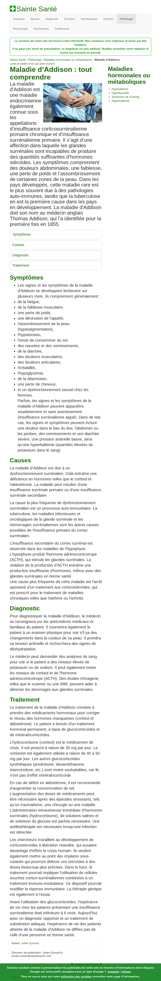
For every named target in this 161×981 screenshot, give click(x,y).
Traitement (20, 265)
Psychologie (20, 28)
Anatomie (19, 18)
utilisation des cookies (76, 976)
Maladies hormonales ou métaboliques (68, 59)
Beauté (35, 18)
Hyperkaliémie (120, 100)
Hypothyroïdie (120, 92)
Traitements (62, 28)
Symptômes (21, 234)
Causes (18, 245)
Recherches (41, 28)
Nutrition (108, 18)
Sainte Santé (36, 9)
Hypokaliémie (120, 89)
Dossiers (69, 18)
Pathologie (126, 18)
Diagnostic (51, 18)
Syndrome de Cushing (125, 96)
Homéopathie (89, 18)
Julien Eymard (47, 63)
